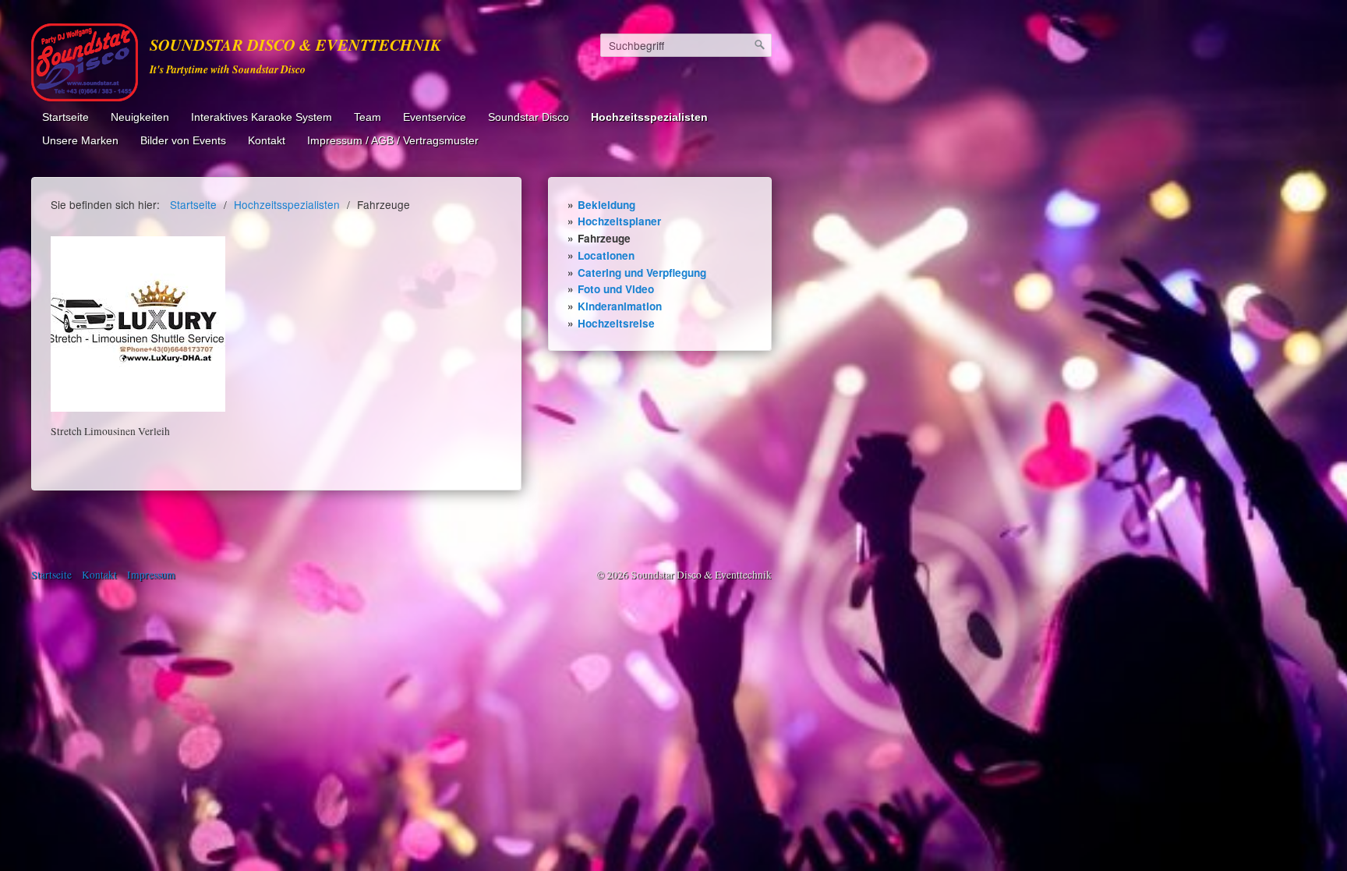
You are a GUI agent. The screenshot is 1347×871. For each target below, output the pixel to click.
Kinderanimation (620, 306)
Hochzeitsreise (616, 323)
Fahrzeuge (604, 238)
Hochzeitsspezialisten (649, 117)
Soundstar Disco (528, 117)
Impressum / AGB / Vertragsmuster (393, 141)
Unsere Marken (80, 141)
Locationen (606, 255)
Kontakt (266, 141)
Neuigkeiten (140, 117)
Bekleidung (606, 204)
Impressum (151, 575)
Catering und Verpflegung (642, 272)
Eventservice (434, 117)
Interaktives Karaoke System (261, 117)
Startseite (65, 117)
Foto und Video (616, 288)
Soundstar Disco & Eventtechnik (295, 45)
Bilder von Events (183, 141)
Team (367, 117)
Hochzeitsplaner (619, 221)
